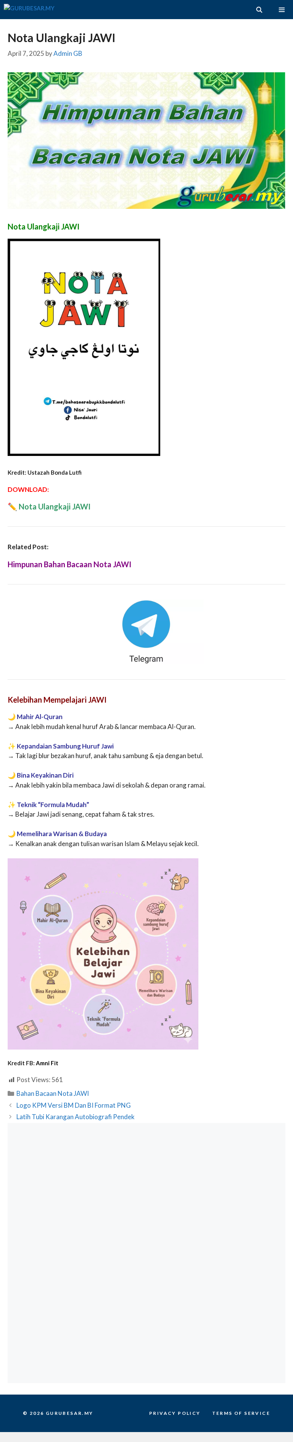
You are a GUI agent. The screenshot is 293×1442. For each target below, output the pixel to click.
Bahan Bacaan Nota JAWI (52, 1093)
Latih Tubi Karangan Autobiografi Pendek (75, 1117)
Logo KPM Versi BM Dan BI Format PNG (73, 1105)
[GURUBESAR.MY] (29, 9)
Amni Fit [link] (47, 1063)
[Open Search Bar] (259, 9)
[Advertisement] (146, 1188)
